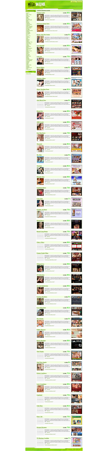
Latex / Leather (28, 43)
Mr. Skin (39, 155)
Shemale (27, 57)
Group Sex (28, 37)
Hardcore (27, 40)
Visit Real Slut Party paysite (50, 139)
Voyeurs (27, 65)
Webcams (27, 66)
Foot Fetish (28, 32)
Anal (27, 13)
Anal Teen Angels (42, 362)
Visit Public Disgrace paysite (50, 336)
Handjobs (28, 39)
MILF (27, 49)
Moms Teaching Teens (43, 89)
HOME (66, 449)
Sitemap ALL (70, 449)
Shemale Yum (40, 177)
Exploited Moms (41, 187)
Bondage (27, 22)
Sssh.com (39, 56)
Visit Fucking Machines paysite (50, 303)
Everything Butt (41, 307)
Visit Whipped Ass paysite (49, 270)
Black (27, 20)
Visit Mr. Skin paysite (48, 161)
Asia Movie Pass (41, 100)
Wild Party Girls (29, 67)
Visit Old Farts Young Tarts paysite (51, 30)
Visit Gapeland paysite (49, 401)
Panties (27, 51)
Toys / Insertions (29, 60)
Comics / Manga (29, 24)
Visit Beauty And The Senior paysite (51, 41)
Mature (27, 47)
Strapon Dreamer (42, 427)
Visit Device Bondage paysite (50, 347)
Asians (27, 15)
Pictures (74, 449)
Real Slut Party (41, 133)
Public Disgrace (41, 329)
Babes (27, 17)
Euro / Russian (28, 27)
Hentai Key (40, 111)
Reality (27, 56)
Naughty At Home (42, 209)
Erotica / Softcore (29, 26)
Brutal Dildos (40, 67)
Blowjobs (27, 21)
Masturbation (28, 46)
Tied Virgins (40, 351)
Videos (27, 63)
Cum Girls (40, 198)
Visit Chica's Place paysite (49, 248)
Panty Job (39, 416)
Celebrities (28, 23)
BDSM (27, 18)
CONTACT (80, 449)
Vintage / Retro (28, 64)
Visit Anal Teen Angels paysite (50, 369)
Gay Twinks (28, 35)
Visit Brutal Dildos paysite (49, 74)
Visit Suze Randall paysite (49, 52)
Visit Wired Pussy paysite (49, 227)
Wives (27, 68)
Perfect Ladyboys (42, 373)
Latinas (27, 44)
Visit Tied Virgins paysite (49, 358)
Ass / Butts (28, 16)
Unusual (27, 62)
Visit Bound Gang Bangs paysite (50, 238)
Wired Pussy (40, 220)
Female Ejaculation (29, 30)
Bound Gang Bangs (42, 231)
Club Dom (40, 406)
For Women (28, 33)
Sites (77, 449)
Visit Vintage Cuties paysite (49, 19)
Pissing (27, 53)
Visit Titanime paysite (49, 172)
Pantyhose (28, 52)
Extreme (27, 28)
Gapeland (39, 395)
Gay (27, 34)
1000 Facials (40, 122)
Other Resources (29, 50)
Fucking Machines (42, 297)
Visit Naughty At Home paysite (50, 216)
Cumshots (28, 25)
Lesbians (27, 45)
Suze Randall (40, 45)
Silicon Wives (28, 73)
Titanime (39, 166)
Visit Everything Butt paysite (50, 314)
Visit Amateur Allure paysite (50, 85)
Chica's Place (40, 242)
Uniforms (28, 61)
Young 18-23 (28, 69)
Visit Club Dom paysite (49, 412)
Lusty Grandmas (41, 384)
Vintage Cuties (41, 12)
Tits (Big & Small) (29, 59)
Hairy (27, 38)
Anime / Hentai (28, 14)
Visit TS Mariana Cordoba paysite (50, 444)
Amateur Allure (41, 78)
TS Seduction (40, 275)
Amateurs (27, 12)
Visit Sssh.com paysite (49, 63)
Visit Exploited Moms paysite (50, 194)
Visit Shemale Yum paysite (49, 183)
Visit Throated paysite (49, 150)
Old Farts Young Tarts (43, 23)
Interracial (28, 42)
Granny (27, 36)
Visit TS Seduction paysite (49, 281)
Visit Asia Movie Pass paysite (50, 106)
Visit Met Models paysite (49, 325)
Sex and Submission (42, 286)
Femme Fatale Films (42, 253)
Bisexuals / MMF (29, 19)
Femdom (27, 31)
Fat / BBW (28, 29)
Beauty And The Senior (43, 34)
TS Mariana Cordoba (43, 438)
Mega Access (28, 48)
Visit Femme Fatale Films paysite (50, 259)
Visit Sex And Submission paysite (50, 292)
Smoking (27, 58)
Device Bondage (41, 340)
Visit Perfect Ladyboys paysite (50, 379)
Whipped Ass (40, 264)
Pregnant (27, 55)
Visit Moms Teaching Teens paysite (51, 96)
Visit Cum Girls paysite (49, 205)
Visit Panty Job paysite (49, 423)
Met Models (40, 318)
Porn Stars (28, 54)
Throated (39, 144)
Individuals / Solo (29, 41)
